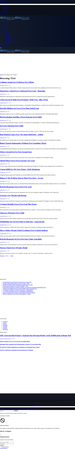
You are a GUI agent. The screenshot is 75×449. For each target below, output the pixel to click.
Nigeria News (2, 146)
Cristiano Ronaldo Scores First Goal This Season (18, 204)
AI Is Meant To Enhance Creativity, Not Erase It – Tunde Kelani (18, 290)
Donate (4, 9)
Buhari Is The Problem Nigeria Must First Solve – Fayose (21, 178)
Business (4, 23)
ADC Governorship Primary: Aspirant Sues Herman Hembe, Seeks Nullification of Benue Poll (35, 335)
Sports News (2, 94)
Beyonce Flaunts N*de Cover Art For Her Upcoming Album (15, 341)
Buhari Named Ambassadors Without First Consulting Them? (23, 143)
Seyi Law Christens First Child (11, 126)
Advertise (5, 7)
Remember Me (5, 447)
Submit (15, 410)
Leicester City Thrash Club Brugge (13, 195)
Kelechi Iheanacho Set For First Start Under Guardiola (21, 239)
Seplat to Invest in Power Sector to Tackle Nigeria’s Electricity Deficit (19, 292)
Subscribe (2, 46)
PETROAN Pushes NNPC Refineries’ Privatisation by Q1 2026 (18, 284)
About (4, 5)
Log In (2, 445)
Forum (4, 11)
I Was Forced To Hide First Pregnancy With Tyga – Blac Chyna (24, 100)
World (7, 42)
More (4, 33)
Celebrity (5, 25)
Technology (5, 31)
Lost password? (3, 448)
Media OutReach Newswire (12, 41)
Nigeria (4, 27)
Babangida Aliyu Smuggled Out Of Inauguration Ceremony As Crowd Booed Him (20, 344)
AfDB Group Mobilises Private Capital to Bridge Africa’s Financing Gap (20, 288)
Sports (4, 30)
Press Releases (9, 39)
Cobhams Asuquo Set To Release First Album (17, 82)
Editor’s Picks (9, 35)
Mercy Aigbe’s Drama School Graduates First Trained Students (24, 230)
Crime (4, 26)
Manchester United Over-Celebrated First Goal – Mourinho (22, 91)
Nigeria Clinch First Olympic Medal (13, 248)
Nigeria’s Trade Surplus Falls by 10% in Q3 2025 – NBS (16, 283)
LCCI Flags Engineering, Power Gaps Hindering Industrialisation (18, 291)
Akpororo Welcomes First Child (12, 213)
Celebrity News (3, 85)
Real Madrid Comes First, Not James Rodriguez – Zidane (21, 134)
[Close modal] (0, 417)
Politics (4, 29)
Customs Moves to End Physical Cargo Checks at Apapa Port (17, 282)
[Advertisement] (37, 64)
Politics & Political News (5, 338)
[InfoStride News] (14, 20)
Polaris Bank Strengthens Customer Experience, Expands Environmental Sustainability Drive (24, 287)
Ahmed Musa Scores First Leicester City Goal (17, 161)
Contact (5, 12)
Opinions (8, 38)
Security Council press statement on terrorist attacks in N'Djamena (16, 350)
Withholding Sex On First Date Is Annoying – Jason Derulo (22, 222)
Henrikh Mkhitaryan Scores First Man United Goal (19, 108)
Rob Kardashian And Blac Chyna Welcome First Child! (21, 117)
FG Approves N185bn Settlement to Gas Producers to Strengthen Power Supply (20, 347)
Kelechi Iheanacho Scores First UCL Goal (16, 187)
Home (4, 22)
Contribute (5, 8)
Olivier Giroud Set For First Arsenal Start (16, 152)
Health (7, 37)
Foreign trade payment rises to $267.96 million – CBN (15, 286)
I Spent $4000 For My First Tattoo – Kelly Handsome (20, 169)
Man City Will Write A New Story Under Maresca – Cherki (16, 294)
